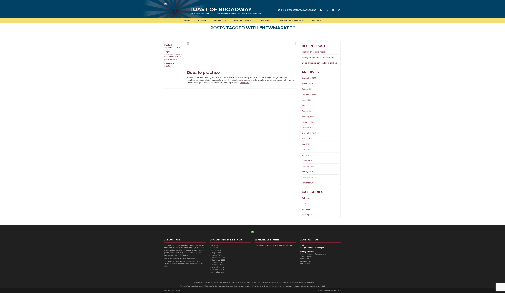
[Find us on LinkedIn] (333, 10)
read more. (244, 82)
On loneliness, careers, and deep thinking (319, 63)
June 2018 (306, 144)
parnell (178, 56)
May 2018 (306, 149)
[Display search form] (339, 10)
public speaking (170, 59)
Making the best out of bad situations (318, 57)
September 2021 (309, 94)
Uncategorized (308, 214)
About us (219, 20)
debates (167, 54)
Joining (202, 20)
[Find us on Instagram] (327, 10)
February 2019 (308, 116)
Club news (306, 198)
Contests (306, 203)
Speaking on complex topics (314, 52)
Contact (316, 20)
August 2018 (307, 138)
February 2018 (308, 166)
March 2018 (307, 160)
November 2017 (308, 182)
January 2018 (307, 171)
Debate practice (203, 72)
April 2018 (306, 155)
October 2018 (308, 127)
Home (187, 20)
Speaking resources (289, 20)
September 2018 (309, 133)
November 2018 (308, 122)
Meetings (168, 66)
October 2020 (308, 111)
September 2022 (309, 78)
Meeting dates (242, 20)
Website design (169, 291)
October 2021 (308, 89)
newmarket (169, 56)
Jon (179, 291)
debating (176, 54)
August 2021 (307, 100)
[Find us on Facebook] (321, 10)
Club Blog (264, 20)
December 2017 (308, 177)
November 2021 (308, 83)
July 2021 (305, 105)
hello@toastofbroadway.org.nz (298, 9)
